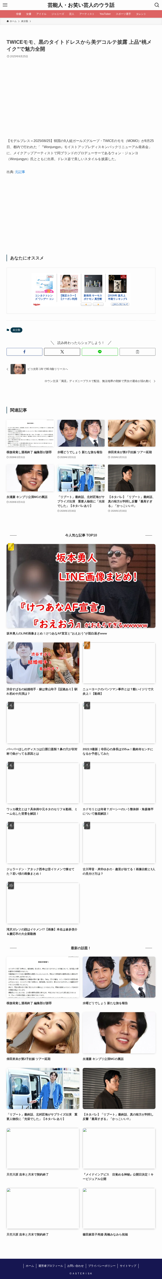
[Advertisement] (81, 101)
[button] (25, 352)
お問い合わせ (75, 1265)
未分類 (16, 330)
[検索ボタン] (157, 5)
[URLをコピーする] (138, 352)
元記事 (20, 172)
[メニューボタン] (5, 5)
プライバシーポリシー (102, 1265)
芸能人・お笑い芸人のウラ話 (81, 5)
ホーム (30, 1265)
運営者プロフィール (50, 1265)
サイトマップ (128, 1265)
